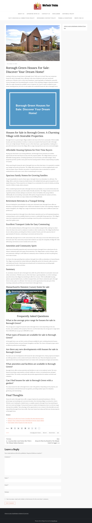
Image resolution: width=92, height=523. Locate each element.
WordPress (54, 521)
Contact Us (46, 13)
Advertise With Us (33, 13)
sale (58, 432)
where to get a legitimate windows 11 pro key (17, 513)
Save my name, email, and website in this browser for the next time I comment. (28, 499)
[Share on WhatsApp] (21, 428)
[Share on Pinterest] (25, 428)
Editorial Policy (68, 13)
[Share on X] (15, 428)
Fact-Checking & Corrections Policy (21, 18)
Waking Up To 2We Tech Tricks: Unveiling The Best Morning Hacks (26, 418)
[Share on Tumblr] (32, 428)
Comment (8, 457)
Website (7, 492)
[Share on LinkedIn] (18, 428)
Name (7, 478)
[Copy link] (39, 428)
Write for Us (79, 18)
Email (6, 485)
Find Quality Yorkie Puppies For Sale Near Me (20, 422)
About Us (21, 13)
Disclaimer (56, 13)
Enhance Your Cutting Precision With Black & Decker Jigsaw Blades (26, 420)
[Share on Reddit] (28, 428)
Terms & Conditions (65, 18)
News (7, 432)
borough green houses (35, 432)
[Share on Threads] (35, 428)
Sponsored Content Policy (46, 18)
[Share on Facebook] (11, 428)
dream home (52, 432)
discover (45, 432)
